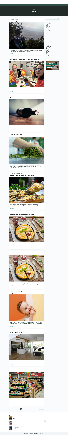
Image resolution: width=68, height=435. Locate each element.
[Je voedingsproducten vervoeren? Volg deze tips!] (26, 385)
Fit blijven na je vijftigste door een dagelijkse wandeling (20, 21)
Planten (47, 45)
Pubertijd (47, 49)
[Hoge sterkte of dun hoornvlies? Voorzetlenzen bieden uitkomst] (10, 423)
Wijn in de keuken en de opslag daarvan (17, 97)
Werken (47, 56)
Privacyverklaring (28, 416)
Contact (45, 421)
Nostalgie (47, 42)
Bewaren (17, 19)
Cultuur (47, 27)
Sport (46, 52)
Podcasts (47, 47)
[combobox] (52, 19)
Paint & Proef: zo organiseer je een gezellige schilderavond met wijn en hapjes (24, 59)
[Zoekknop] (58, 18)
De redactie (45, 420)
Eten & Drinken (48, 31)
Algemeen (47, 23)
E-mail (46, 29)
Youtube (47, 58)
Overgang (47, 44)
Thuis (46, 54)
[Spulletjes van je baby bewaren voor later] (26, 307)
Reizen (47, 50)
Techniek (47, 53)
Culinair (21, 134)
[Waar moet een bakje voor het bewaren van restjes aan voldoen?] (26, 229)
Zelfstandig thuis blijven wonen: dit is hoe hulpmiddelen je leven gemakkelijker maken (18, 417)
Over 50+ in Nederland (29, 418)
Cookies (27, 417)
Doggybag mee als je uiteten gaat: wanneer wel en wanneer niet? (22, 175)
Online (46, 43)
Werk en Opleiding (48, 55)
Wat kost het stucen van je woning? (16, 332)
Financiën (47, 32)
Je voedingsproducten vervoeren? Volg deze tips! (19, 370)
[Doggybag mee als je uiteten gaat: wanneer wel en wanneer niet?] (26, 190)
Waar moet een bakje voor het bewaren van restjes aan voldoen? (22, 214)
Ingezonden (47, 34)
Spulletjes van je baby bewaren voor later (17, 293)
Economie (47, 30)
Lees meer (11, 53)
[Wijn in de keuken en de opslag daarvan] (26, 112)
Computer (47, 25)
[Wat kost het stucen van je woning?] (26, 347)
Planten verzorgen (48, 46)
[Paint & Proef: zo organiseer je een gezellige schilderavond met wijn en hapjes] (26, 74)
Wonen (47, 57)
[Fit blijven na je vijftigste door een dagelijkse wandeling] (26, 35)
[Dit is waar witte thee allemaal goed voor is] (26, 150)
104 (31, 408)
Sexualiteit (47, 51)
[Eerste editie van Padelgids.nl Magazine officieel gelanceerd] (10, 427)
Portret (47, 48)
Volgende (41, 408)
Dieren (47, 28)
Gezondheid (47, 33)
